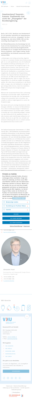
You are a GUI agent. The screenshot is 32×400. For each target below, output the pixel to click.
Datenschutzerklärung (19, 198)
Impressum (27, 226)
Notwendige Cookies (12, 202)
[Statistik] (4, 210)
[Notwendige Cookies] (4, 202)
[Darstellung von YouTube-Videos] (4, 206)
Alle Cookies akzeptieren (16, 222)
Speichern (16, 214)
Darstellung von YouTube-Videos (16, 206)
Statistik (8, 209)
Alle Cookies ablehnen (16, 218)
